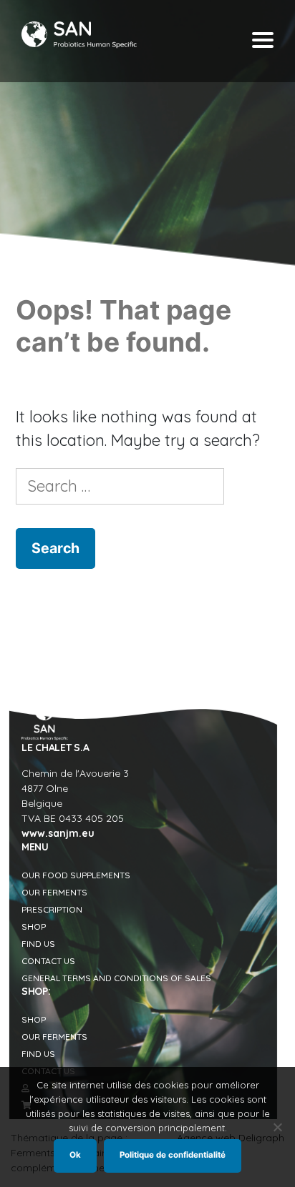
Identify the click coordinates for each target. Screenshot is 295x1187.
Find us (38, 943)
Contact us (48, 960)
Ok (75, 1155)
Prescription (51, 909)
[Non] (277, 1127)
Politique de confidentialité (173, 1155)
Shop (33, 926)
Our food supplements (75, 875)
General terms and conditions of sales (116, 978)
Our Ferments (54, 892)
